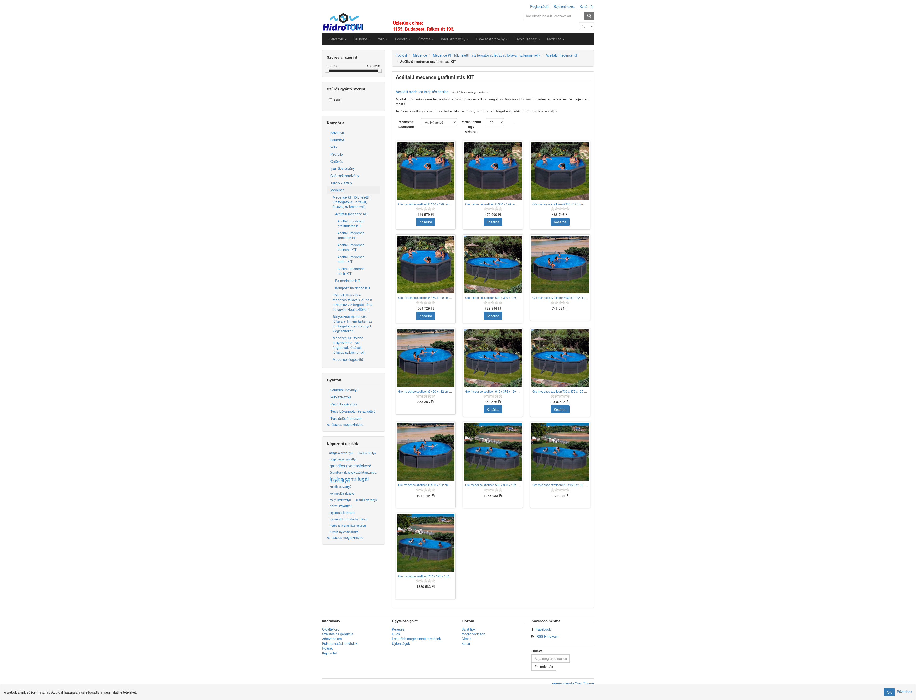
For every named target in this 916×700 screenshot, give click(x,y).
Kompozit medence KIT (352, 287)
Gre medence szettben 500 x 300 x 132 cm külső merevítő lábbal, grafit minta (515, 485)
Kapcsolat (329, 653)
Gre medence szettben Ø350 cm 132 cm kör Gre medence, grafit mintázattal (581, 297)
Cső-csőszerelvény (344, 175)
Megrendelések (473, 634)
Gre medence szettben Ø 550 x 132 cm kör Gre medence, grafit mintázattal (446, 485)
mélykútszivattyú (340, 500)
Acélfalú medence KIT (351, 213)
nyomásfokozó (342, 512)
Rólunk (327, 648)
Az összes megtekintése (345, 424)
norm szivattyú (341, 506)
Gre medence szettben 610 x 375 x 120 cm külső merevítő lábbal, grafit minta (515, 391)
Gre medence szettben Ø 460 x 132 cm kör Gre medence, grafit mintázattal (446, 391)
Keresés (398, 629)
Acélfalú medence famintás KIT (351, 247)
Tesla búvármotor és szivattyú (352, 411)
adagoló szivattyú (341, 453)
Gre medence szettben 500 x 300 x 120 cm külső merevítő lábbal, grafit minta (515, 297)
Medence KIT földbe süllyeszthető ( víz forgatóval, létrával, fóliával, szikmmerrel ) (349, 345)
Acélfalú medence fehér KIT (351, 271)
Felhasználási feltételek (339, 643)
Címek (466, 638)
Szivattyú (337, 132)
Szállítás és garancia (337, 634)
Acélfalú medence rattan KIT (351, 259)
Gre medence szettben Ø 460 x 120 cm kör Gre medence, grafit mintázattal (446, 297)
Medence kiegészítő (348, 359)
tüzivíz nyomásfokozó (344, 532)
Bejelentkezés (564, 6)
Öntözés (336, 161)
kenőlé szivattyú (340, 486)
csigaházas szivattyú (343, 459)
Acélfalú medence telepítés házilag (422, 91)
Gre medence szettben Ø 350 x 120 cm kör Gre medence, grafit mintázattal (580, 204)
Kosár (466, 643)
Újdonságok (401, 643)
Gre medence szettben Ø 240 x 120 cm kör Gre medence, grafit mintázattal (446, 204)
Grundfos (337, 139)
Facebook (543, 629)
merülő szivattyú (366, 500)
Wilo (333, 147)
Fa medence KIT (347, 280)
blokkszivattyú (367, 453)
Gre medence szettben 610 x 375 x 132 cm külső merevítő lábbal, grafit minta (582, 485)
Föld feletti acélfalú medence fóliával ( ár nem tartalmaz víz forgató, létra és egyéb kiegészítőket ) (352, 302)
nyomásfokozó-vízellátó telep (348, 519)
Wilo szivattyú (340, 397)
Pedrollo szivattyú (343, 404)
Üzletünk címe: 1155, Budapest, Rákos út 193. (423, 26)
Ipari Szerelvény (342, 168)
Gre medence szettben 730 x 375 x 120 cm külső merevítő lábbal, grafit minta (582, 391)
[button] (338, 39)
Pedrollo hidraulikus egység (348, 525)
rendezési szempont (406, 124)
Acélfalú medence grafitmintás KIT (351, 223)
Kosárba (425, 222)
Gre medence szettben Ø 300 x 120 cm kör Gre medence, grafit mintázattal (513, 204)
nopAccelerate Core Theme (573, 683)
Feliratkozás (544, 666)
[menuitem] (338, 39)
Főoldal (401, 55)
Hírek (396, 634)
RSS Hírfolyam (547, 636)
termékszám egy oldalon (471, 126)
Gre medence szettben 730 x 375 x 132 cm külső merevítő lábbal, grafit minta (448, 576)
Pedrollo (336, 154)
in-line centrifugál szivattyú (349, 479)
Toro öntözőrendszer (346, 418)
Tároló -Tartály (341, 182)
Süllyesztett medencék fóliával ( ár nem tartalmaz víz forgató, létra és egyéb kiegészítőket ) (352, 323)
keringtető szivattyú (342, 493)
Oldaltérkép (330, 629)
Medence (337, 190)
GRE (337, 100)
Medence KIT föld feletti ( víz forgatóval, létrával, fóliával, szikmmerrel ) (352, 202)
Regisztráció (539, 6)
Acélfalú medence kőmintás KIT (351, 235)
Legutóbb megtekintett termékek (416, 638)
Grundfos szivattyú (344, 389)
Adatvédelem (332, 638)
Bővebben (904, 691)
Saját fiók (468, 629)
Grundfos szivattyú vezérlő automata (353, 472)
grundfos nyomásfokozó (350, 465)
